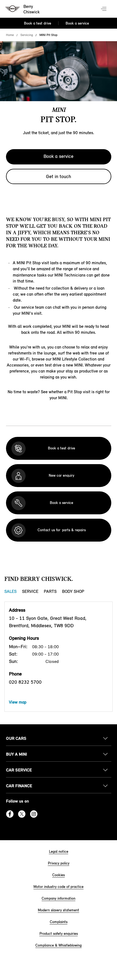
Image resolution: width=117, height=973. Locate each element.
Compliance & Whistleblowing (58, 945)
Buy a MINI (16, 754)
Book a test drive (37, 23)
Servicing (26, 35)
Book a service (77, 23)
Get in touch (58, 176)
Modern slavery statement (58, 910)
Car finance (19, 785)
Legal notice (58, 851)
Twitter (22, 814)
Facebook (10, 814)
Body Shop (73, 591)
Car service (19, 770)
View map (17, 702)
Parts (50, 591)
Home (10, 35)
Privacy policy (58, 863)
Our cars (16, 738)
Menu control (104, 9)
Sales (10, 591)
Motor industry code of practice (58, 886)
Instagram (34, 814)
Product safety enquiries (58, 933)
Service (30, 591)
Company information (58, 898)
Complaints (58, 922)
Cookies (58, 875)
